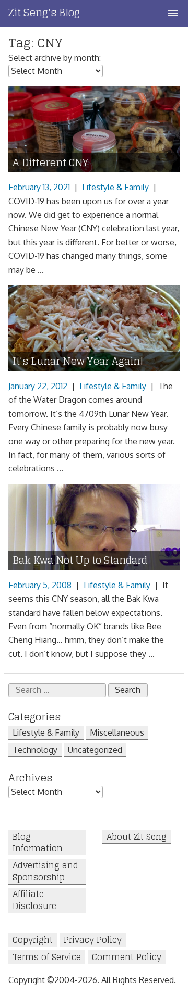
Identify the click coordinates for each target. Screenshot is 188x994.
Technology (35, 749)
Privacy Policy (93, 940)
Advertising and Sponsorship (45, 872)
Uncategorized (95, 749)
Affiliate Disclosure (34, 900)
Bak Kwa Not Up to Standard (80, 560)
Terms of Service (47, 957)
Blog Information (38, 842)
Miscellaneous (117, 732)
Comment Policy (126, 957)
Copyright (33, 940)
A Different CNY (50, 163)
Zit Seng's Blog (44, 12)
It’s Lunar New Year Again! (78, 361)
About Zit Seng (137, 837)
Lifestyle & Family (115, 187)
